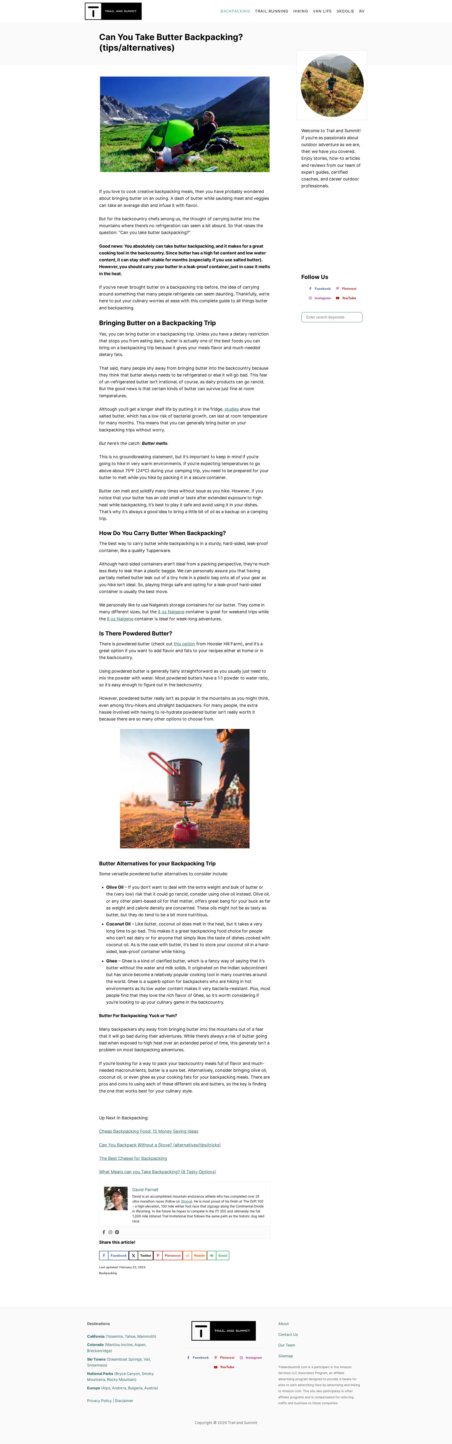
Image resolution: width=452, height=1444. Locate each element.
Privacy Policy (99, 1401)
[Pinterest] (117, 1232)
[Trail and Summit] (127, 11)
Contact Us (288, 1334)
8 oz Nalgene (120, 618)
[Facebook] (104, 1232)
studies (232, 409)
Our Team (286, 1345)
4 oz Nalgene (171, 611)
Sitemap (285, 1356)
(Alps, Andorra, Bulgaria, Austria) (122, 1388)
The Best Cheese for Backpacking (133, 1158)
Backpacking (108, 1273)
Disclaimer (124, 1401)
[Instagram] (110, 1232)
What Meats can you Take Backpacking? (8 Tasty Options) (157, 1171)
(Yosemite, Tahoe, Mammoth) (121, 1336)
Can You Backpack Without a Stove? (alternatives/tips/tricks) (160, 1144)
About (283, 1323)
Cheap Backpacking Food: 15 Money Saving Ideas (148, 1131)
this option (184, 643)
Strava (186, 1201)
